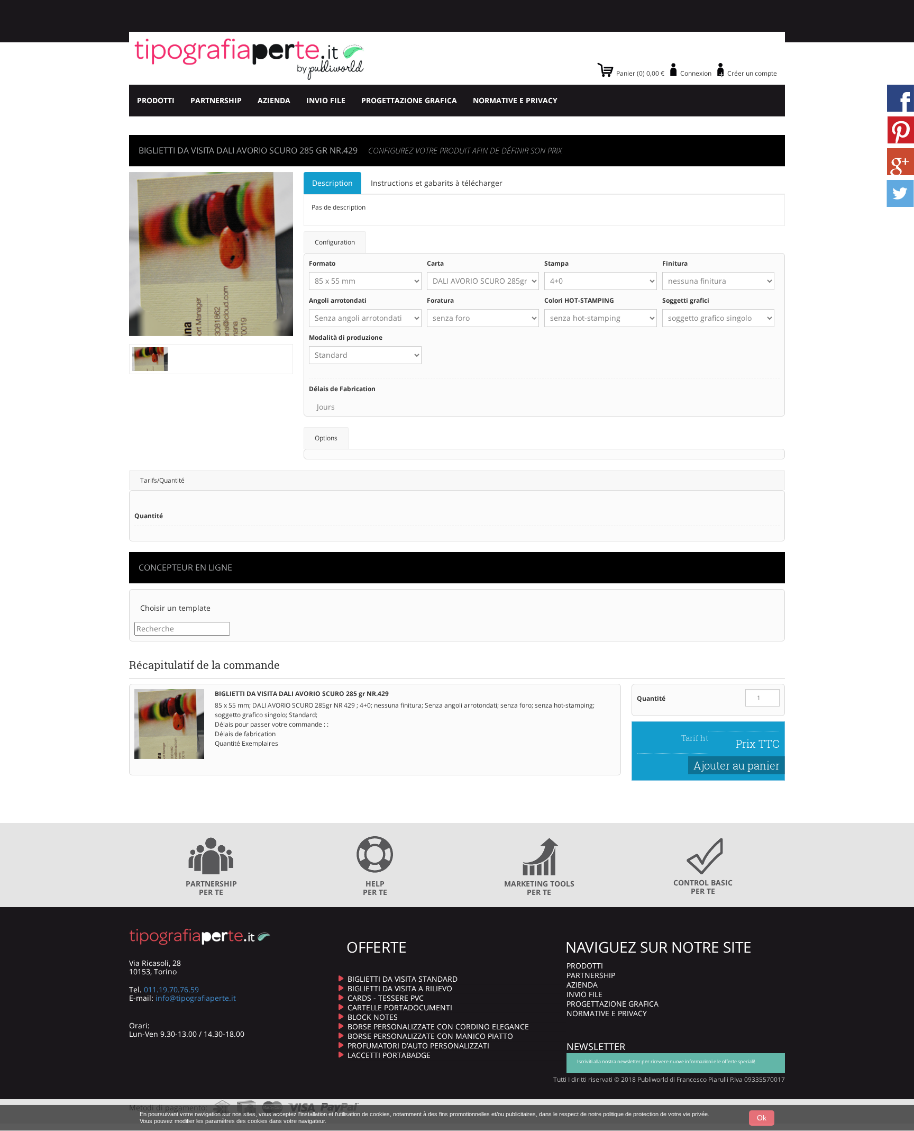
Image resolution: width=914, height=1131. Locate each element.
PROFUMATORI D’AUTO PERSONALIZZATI (418, 1045)
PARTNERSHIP (216, 100)
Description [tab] (332, 183)
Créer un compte (752, 73)
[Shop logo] (249, 58)
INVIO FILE (325, 100)
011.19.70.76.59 (171, 989)
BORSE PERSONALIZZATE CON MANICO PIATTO (430, 1036)
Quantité (651, 698)
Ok (761, 1118)
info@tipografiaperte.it (196, 998)
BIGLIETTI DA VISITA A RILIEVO (400, 988)
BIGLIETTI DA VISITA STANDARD (403, 979)
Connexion (695, 73)
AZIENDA (274, 100)
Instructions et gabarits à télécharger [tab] (436, 183)
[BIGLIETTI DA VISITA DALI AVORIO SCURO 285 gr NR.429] (150, 358)
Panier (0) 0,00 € (640, 73)
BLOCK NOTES (373, 1017)
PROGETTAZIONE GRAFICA (409, 100)
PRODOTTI (156, 100)
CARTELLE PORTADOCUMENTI (400, 1007)
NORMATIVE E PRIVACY (515, 100)
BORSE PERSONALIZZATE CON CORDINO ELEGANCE (438, 1026)
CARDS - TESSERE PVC (386, 998)
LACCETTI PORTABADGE (389, 1055)
